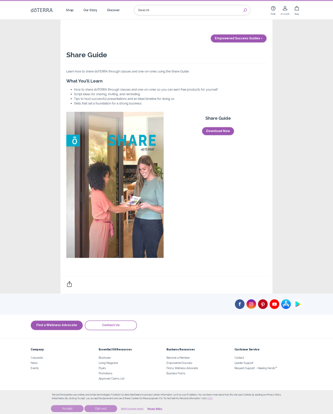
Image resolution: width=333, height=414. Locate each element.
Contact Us (111, 325)
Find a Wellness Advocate (56, 325)
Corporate (37, 357)
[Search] (245, 10)
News (34, 362)
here (210, 398)
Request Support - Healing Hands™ (256, 368)
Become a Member (178, 357)
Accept (67, 408)
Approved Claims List (111, 378)
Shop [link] (69, 10)
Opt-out (100, 408)
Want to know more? (132, 408)
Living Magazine (108, 362)
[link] (273, 10)
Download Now (218, 131)
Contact (239, 357)
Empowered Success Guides (238, 38)
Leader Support (244, 362)
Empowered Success (179, 362)
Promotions (105, 373)
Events (35, 368)
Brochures (105, 357)
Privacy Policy (154, 408)
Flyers (102, 368)
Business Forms (175, 373)
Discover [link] (113, 10)
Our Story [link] (90, 10)
